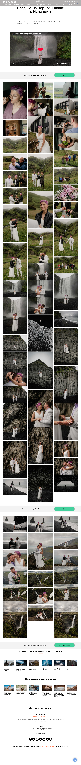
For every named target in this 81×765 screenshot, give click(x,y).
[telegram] (47, 739)
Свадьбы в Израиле (19, 4)
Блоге (40, 654)
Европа (50, 4)
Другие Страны (60, 4)
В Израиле (30, 4)
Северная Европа (40, 4)
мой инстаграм (48, 747)
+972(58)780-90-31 (40, 717)
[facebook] (4, 2)
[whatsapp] (15, 2)
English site (41, 5)
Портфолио (8, 4)
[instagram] (9, 2)
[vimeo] (40, 739)
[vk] (7, 2)
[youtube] (12, 2)
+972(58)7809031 (73, 1)
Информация (70, 4)
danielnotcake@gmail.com (40, 729)
